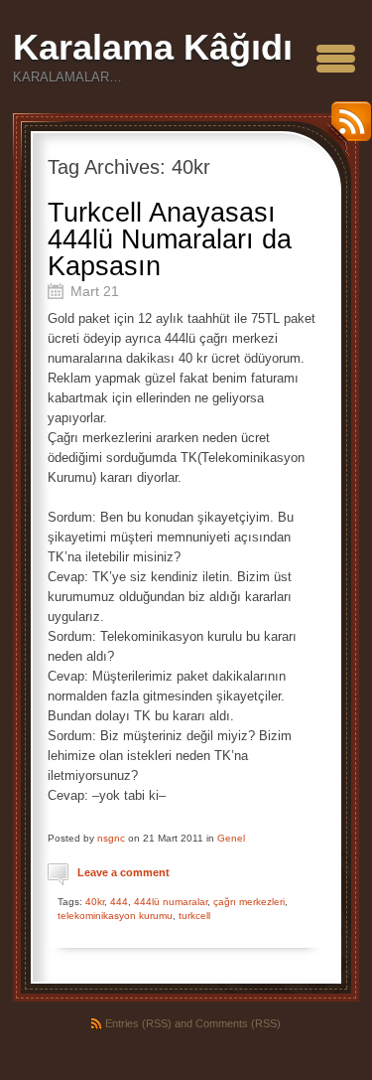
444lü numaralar (170, 901)
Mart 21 (94, 291)
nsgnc (111, 838)
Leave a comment (123, 872)
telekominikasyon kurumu (115, 915)
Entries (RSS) (138, 1023)
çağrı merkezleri (249, 901)
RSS (346, 128)
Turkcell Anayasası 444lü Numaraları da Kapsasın (170, 239)
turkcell (194, 915)
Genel (231, 838)
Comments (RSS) (238, 1023)
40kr (94, 901)
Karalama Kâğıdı (153, 47)
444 (119, 901)
